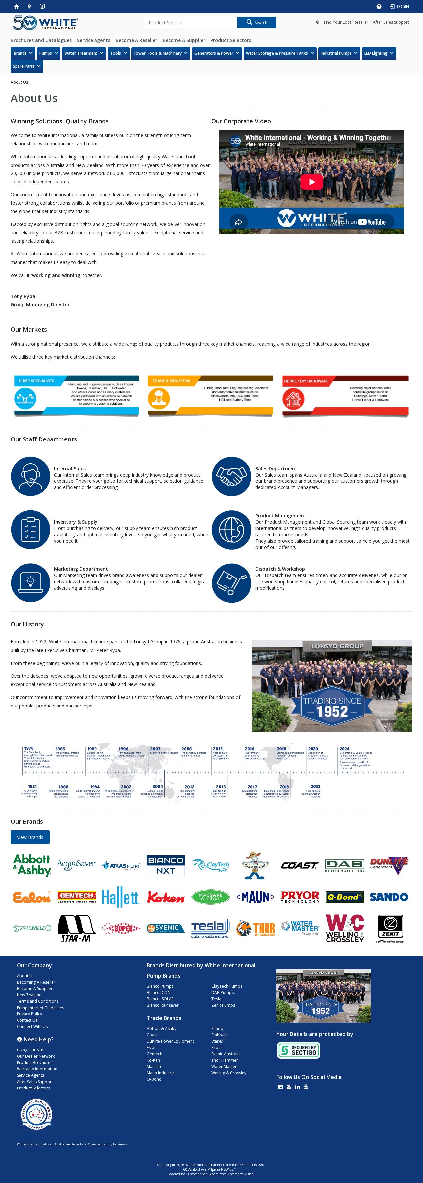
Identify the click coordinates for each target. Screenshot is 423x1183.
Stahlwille (220, 1035)
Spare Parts (24, 66)
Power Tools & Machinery (158, 53)
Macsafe (154, 1066)
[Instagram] (289, 1087)
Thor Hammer (225, 1060)
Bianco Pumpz (160, 986)
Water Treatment (80, 53)
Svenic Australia (226, 1054)
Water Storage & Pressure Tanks (277, 53)
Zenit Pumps (223, 1005)
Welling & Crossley (229, 1073)
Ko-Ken (153, 1060)
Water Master (224, 1066)
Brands (20, 53)
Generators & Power (213, 53)
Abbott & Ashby (161, 1028)
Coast (152, 1035)
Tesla (216, 999)
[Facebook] (280, 1087)
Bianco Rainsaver (163, 1005)
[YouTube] (306, 1087)
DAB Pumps (223, 992)
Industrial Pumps (336, 53)
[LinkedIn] (297, 1087)
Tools (115, 53)
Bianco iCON (159, 992)
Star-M (217, 1041)
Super (217, 1047)
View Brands (30, 837)
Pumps (45, 53)
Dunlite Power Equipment (170, 1041)
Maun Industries (161, 1073)
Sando (217, 1028)
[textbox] (191, 22)
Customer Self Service (202, 1174)
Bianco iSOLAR (160, 999)
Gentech (154, 1054)
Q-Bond (154, 1079)
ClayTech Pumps (227, 986)
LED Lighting (376, 53)
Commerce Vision (241, 1174)
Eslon (152, 1047)
